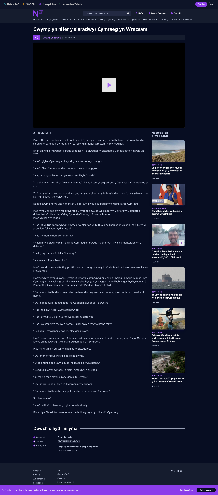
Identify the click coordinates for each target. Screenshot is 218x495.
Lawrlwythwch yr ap (67, 450)
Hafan (141, 13)
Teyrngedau (52, 20)
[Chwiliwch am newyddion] (128, 13)
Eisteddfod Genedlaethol (86, 20)
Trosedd (122, 20)
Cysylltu (61, 478)
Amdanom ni (39, 479)
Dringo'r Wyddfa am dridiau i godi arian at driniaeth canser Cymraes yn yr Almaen (167, 338)
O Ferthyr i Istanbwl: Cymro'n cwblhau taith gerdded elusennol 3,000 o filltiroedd (167, 254)
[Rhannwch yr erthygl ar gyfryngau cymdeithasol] (36, 37)
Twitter (39, 441)
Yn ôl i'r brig (176, 471)
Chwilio (36, 475)
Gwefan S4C (63, 474)
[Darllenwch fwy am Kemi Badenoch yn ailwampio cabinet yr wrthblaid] (168, 194)
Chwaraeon (66, 20)
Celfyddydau (134, 20)
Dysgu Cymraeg (158, 13)
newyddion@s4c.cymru (69, 441)
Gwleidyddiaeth (150, 20)
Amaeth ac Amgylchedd (182, 20)
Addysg (164, 20)
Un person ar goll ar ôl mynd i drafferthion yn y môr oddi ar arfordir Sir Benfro (167, 170)
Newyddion (38, 20)
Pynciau (37, 470)
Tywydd (177, 13)
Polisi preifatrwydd (66, 482)
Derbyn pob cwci (206, 490)
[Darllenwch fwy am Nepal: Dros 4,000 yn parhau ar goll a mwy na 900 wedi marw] (168, 362)
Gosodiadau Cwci (186, 490)
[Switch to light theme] (211, 4)
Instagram (41, 445)
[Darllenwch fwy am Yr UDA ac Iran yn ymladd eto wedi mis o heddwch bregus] (168, 278)
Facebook (41, 437)
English (201, 4)
